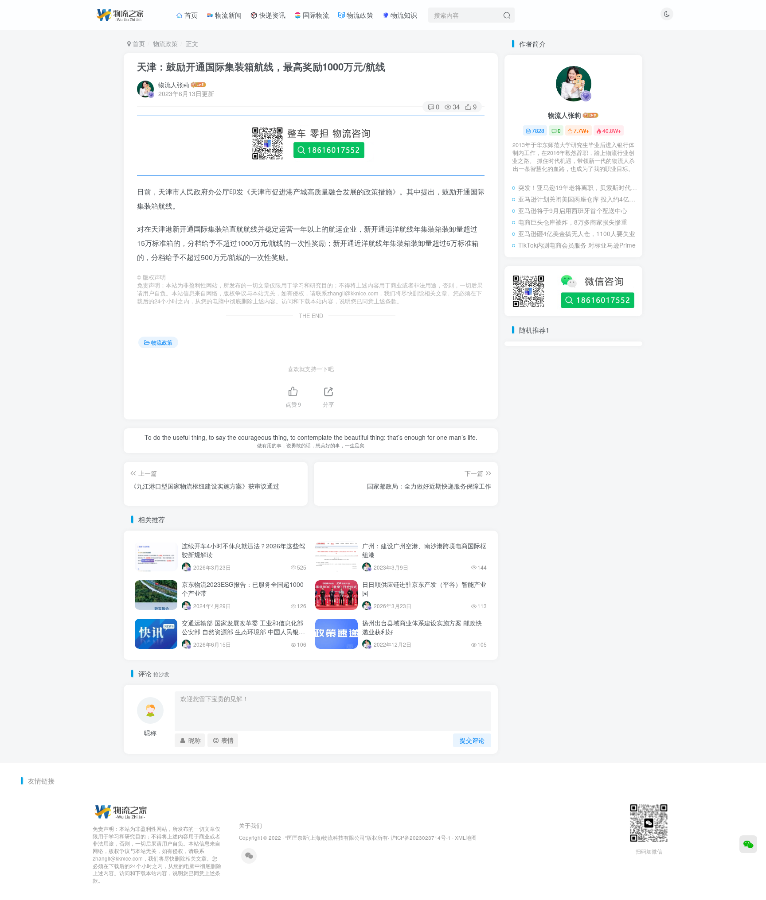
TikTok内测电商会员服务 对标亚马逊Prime (577, 245)
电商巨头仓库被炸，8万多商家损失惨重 (572, 221)
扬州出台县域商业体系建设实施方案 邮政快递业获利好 (422, 627)
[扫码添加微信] (748, 844)
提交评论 (472, 740)
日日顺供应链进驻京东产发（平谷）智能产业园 (424, 588)
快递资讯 (271, 14)
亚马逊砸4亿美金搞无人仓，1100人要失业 (576, 233)
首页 (190, 14)
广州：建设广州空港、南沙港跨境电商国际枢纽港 (424, 550)
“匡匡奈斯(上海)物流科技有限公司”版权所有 (336, 837)
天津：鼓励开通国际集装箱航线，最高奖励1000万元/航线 (261, 66)
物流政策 (359, 14)
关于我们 (250, 825)
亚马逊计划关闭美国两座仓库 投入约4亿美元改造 (578, 198)
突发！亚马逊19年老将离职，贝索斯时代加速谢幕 (578, 187)
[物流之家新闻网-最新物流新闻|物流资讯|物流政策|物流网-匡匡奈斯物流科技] (120, 13)
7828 (538, 130)
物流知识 (403, 14)
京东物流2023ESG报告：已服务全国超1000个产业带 (243, 588)
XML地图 (466, 837)
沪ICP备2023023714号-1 (421, 837)
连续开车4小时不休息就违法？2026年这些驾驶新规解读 (243, 550)
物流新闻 (227, 14)
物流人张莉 (173, 84)
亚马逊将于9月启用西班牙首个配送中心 (572, 210)
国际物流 (315, 14)
